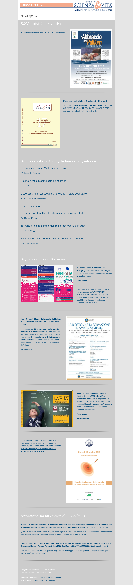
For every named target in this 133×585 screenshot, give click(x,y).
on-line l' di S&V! (90, 101)
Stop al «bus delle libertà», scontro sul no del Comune (52, 238)
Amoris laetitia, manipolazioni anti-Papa (43, 181)
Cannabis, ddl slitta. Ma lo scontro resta (43, 168)
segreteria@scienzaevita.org (49, 577)
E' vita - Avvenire (30, 206)
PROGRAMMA (26, 349)
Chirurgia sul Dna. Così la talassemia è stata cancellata (52, 213)
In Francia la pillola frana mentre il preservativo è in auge (53, 225)
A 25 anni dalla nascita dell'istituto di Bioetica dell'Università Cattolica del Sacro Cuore (41, 321)
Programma (82, 280)
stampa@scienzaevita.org (44, 580)
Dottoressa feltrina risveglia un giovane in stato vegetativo (54, 193)
